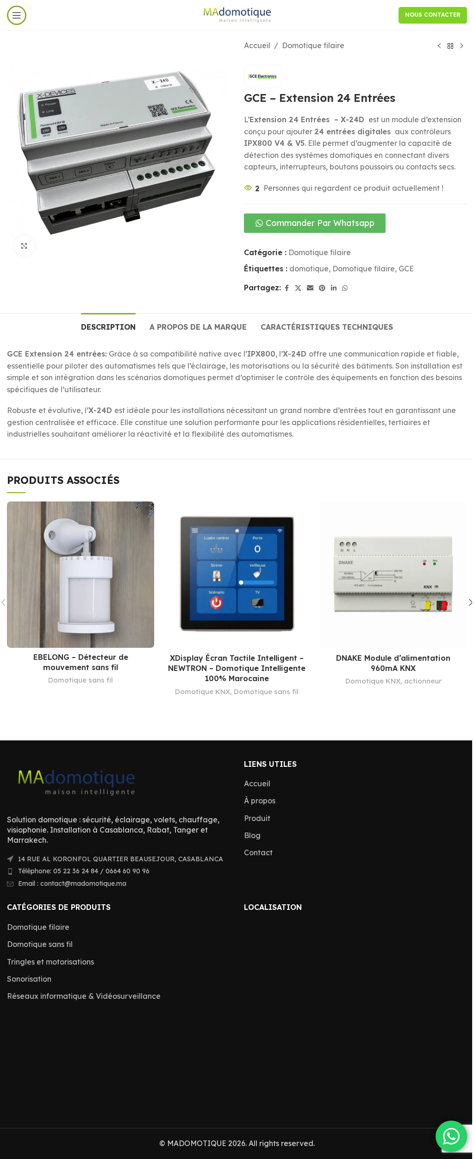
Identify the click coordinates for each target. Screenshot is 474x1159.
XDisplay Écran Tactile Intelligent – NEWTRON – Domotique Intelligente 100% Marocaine (237, 668)
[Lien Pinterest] (322, 288)
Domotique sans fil (80, 680)
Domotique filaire (313, 45)
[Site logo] (237, 14)
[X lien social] (298, 288)
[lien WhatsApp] (344, 288)
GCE (406, 268)
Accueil (257, 45)
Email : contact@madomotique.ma (72, 883)
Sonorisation (29, 979)
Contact (258, 852)
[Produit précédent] (439, 46)
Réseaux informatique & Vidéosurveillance (84, 996)
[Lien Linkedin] (333, 288)
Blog (252, 835)
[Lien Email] (310, 288)
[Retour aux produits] (450, 46)
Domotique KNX (202, 691)
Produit (257, 818)
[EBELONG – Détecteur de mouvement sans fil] (80, 574)
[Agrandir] (24, 245)
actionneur (423, 681)
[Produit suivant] (461, 46)
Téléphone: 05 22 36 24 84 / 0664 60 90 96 (84, 871)
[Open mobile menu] (16, 15)
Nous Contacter (433, 14)
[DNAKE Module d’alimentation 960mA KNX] (393, 575)
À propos (259, 800)
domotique (309, 268)
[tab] (108, 326)
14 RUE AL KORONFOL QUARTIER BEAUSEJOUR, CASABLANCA (120, 859)
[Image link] (76, 781)
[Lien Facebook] (286, 288)
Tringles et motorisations (50, 961)
